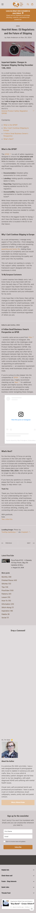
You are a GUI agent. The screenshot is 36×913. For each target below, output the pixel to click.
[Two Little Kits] (18, 4)
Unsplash (24, 532)
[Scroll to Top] (32, 902)
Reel (16, 382)
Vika (30, 337)
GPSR (7, 154)
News (18, 26)
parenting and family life (11, 249)
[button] (32, 4)
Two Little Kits (7, 519)
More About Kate (18, 802)
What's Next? (9, 139)
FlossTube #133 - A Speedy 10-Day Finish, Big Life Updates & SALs (21, 562)
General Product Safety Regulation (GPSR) (15, 112)
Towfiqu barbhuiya (9, 532)
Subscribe (18, 847)
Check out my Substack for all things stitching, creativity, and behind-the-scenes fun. (18, 15)
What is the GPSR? (11, 125)
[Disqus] (18, 658)
